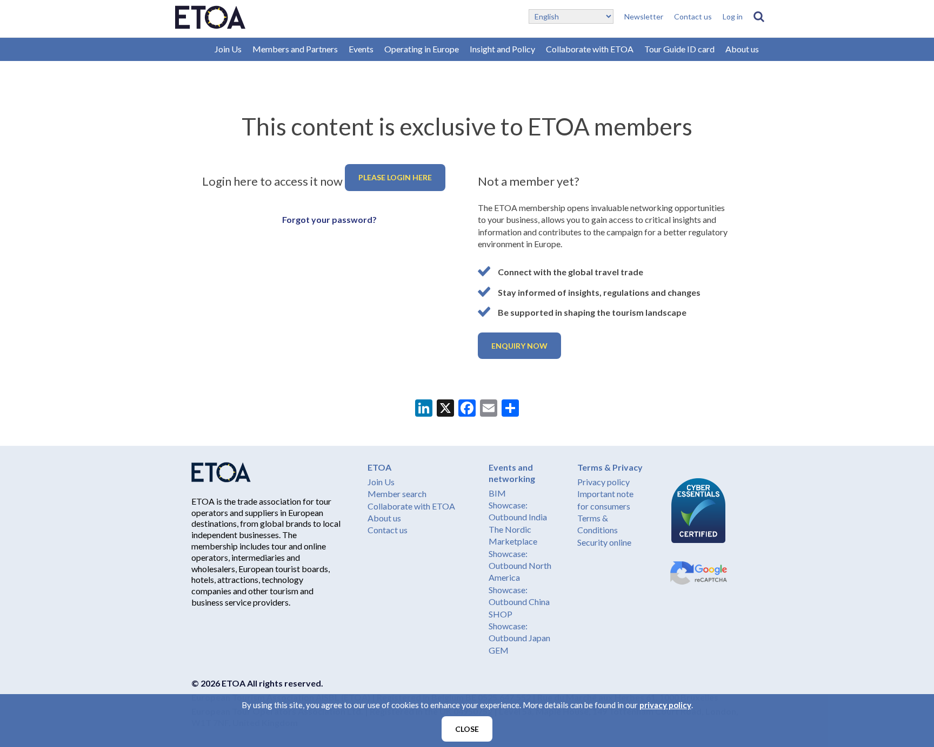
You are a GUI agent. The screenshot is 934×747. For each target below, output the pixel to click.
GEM (499, 650)
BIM (497, 493)
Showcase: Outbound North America (520, 565)
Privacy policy (603, 482)
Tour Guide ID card (679, 49)
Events (361, 49)
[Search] (758, 16)
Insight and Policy (502, 49)
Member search (397, 493)
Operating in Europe (421, 49)
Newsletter (643, 16)
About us (742, 49)
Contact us (693, 16)
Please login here (395, 177)
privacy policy (665, 705)
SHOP (500, 614)
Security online (604, 542)
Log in (733, 16)
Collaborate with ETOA (589, 49)
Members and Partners (295, 49)
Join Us (228, 49)
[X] (445, 409)
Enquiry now (519, 345)
